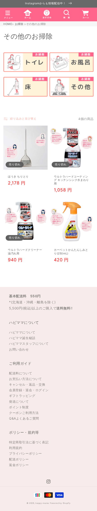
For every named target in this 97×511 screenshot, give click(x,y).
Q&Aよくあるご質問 (24, 418)
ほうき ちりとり (18, 176)
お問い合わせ (19, 349)
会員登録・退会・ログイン (28, 390)
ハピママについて (22, 332)
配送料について (20, 373)
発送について (19, 401)
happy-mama (42, 503)
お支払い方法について (25, 379)
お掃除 (19, 24)
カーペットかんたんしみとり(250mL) (71, 251)
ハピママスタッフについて (28, 343)
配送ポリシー (19, 459)
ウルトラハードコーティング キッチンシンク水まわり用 (71, 180)
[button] (8, 14)
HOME (7, 24)
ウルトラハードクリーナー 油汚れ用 (25, 251)
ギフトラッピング (22, 396)
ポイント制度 (19, 407)
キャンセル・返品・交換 (27, 384)
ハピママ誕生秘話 (22, 338)
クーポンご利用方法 (24, 413)
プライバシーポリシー (25, 453)
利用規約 (15, 448)
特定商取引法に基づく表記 (28, 442)
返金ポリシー (19, 465)
